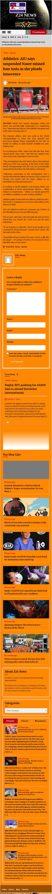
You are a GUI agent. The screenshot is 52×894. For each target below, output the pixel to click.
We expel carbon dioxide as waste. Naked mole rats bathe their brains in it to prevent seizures (32, 857)
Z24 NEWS (26, 15)
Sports (13, 53)
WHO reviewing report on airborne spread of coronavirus (31, 793)
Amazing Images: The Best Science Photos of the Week (22, 626)
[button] (28, 32)
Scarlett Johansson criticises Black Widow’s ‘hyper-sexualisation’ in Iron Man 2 (23, 488)
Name (10, 319)
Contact (25, 889)
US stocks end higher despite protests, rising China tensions (32, 825)
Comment (12, 289)
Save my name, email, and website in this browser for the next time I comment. (27, 354)
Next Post (10, 374)
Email (10, 330)
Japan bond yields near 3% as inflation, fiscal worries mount (32, 730)
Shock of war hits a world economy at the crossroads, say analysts (25, 524)
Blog (18, 889)
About (11, 889)
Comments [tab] (41, 721)
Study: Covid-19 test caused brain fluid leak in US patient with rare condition (25, 592)
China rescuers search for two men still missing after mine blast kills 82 (24, 660)
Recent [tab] (25, 721)
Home (4, 889)
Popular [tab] (11, 721)
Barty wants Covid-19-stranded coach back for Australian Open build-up (25, 558)
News (6, 53)
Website (10, 342)
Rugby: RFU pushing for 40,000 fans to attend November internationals (25, 388)
